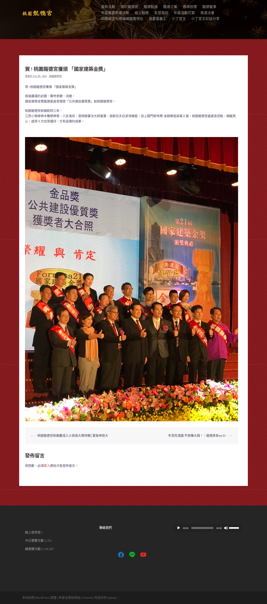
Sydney (111, 598)
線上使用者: (33, 532)
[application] (208, 528)
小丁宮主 (179, 19)
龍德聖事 (209, 7)
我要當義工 (157, 19)
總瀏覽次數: (33, 549)
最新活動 (108, 7)
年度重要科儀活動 (115, 13)
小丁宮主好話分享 (205, 19)
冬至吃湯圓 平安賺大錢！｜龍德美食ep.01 (197, 435)
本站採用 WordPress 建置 (39, 598)
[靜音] (226, 528)
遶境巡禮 (190, 7)
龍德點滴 (151, 7)
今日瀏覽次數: (35, 540)
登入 (47, 466)
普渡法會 (207, 13)
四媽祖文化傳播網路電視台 (122, 19)
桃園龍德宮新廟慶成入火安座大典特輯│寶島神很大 (72, 435)
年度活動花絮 (184, 13)
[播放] (179, 528)
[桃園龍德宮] (37, 13)
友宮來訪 (161, 13)
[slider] (234, 527)
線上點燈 (142, 13)
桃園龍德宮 (55, 76)
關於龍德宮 (129, 7)
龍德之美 (170, 7)
